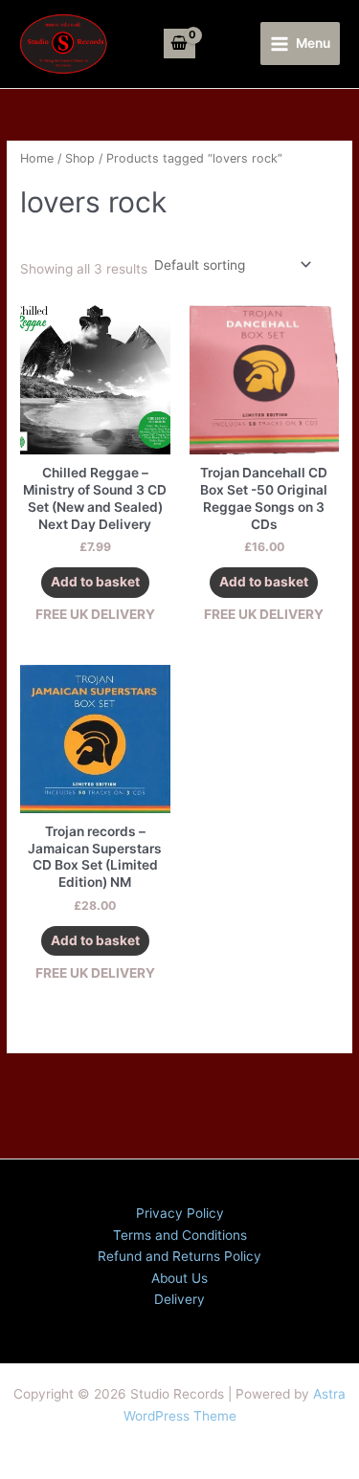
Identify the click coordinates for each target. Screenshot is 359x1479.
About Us (179, 1278)
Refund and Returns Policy (179, 1256)
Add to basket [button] (95, 581)
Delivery (179, 1299)
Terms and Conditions (180, 1235)
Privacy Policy (180, 1213)
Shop (80, 158)
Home (37, 158)
